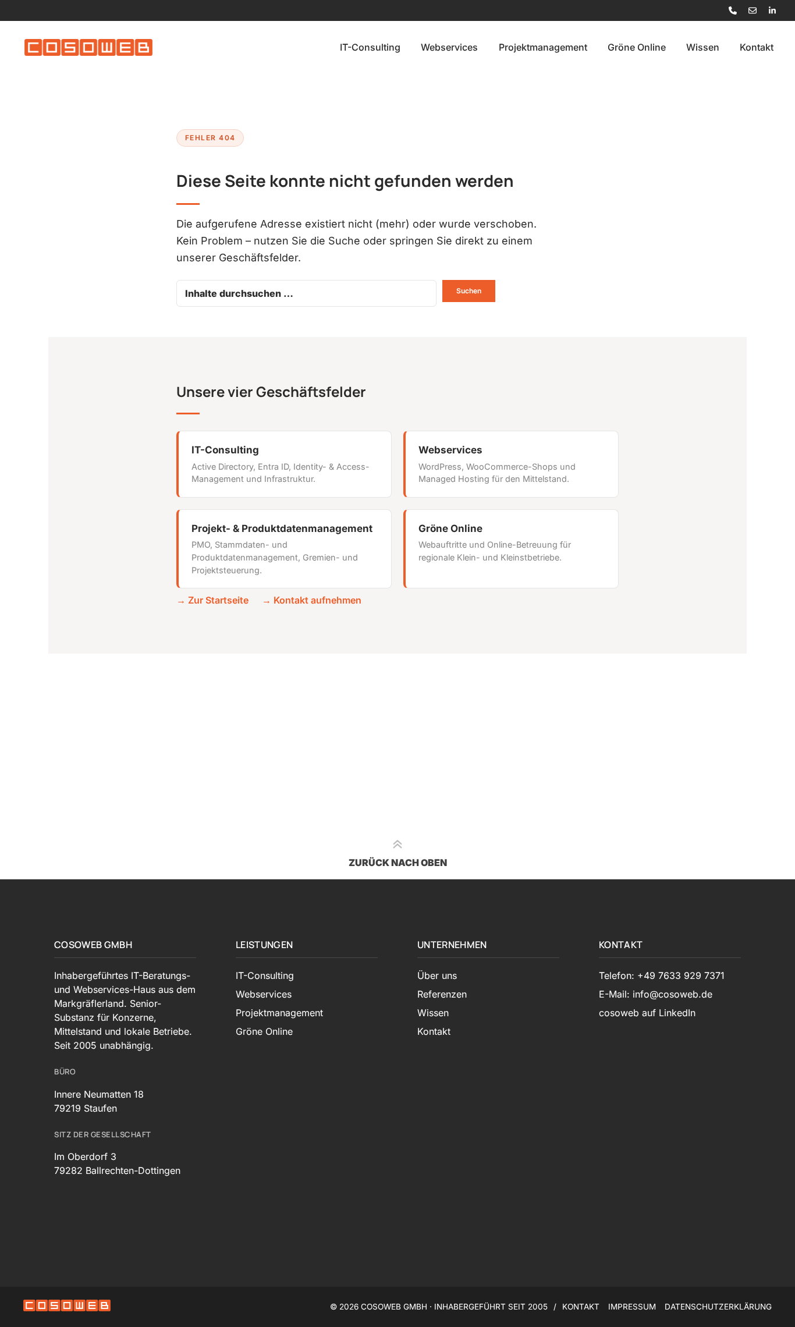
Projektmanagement (543, 47)
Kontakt (756, 47)
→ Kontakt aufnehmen (311, 600)
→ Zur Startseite (212, 600)
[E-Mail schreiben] (752, 10)
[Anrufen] (733, 10)
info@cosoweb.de (672, 994)
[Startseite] (88, 47)
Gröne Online (637, 47)
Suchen (468, 290)
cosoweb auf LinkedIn (647, 1013)
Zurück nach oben (398, 862)
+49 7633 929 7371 (681, 975)
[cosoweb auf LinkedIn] (772, 10)
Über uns (437, 975)
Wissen (702, 47)
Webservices (449, 47)
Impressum (632, 1306)
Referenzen (442, 994)
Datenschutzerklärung (718, 1306)
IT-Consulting (370, 47)
